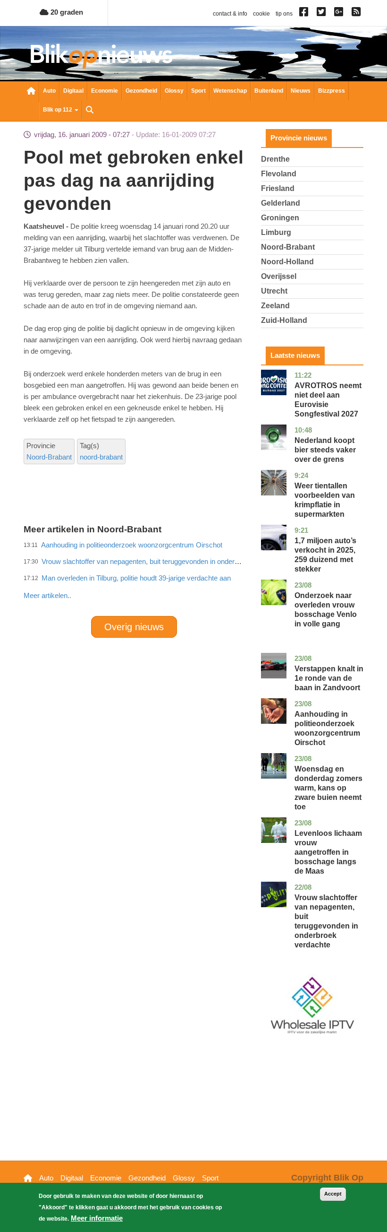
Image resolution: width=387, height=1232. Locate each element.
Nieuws (301, 90)
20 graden (66, 12)
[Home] (101, 56)
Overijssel (278, 276)
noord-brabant (101, 457)
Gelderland (280, 203)
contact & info (230, 13)
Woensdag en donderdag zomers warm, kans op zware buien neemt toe (328, 788)
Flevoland (278, 174)
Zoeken (90, 110)
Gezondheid (141, 90)
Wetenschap (230, 90)
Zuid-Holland (284, 320)
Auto (49, 90)
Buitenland (268, 90)
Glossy (174, 90)
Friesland (277, 188)
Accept (333, 1194)
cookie (261, 13)
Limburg (276, 232)
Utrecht (274, 291)
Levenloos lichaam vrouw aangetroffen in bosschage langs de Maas (328, 852)
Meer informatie (97, 1218)
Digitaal (73, 90)
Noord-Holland (287, 262)
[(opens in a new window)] (305, 13)
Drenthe (275, 159)
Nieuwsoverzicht (31, 91)
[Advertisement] (195, 575)
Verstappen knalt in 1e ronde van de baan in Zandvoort (328, 678)
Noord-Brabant (49, 457)
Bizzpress (331, 90)
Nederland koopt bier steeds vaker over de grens (325, 449)
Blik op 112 (58, 109)
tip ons (284, 13)
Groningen (280, 218)
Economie (104, 90)
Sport (198, 90)
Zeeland (275, 306)
